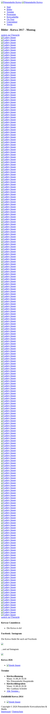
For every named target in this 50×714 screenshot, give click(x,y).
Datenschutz (17, 711)
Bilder (9, 9)
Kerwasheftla (12, 17)
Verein (9, 24)
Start (9, 7)
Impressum (6, 711)
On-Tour (10, 19)
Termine (10, 12)
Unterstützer (12, 22)
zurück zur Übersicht (10, 35)
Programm (11, 14)
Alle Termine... (13, 691)
